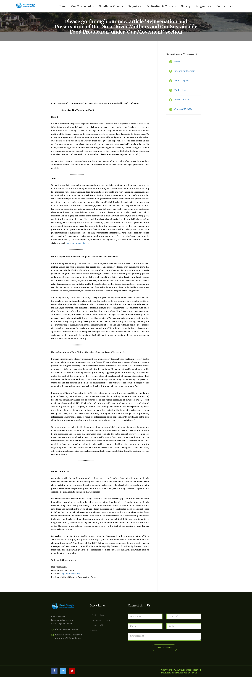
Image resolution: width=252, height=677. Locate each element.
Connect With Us (99, 625)
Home (62, 6)
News (94, 630)
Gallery (186, 6)
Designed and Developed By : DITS (179, 672)
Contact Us (225, 6)
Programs (203, 6)
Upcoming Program (101, 620)
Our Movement (82, 6)
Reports (134, 6)
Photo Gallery (98, 615)
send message (164, 648)
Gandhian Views (111, 6)
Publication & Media (161, 6)
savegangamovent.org (77, 243)
